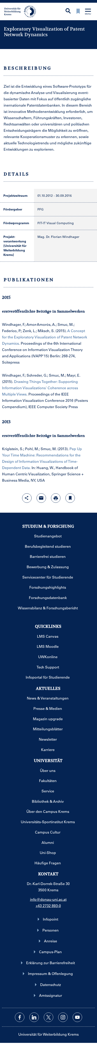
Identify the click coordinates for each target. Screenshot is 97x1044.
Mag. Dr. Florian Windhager (58, 237)
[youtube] (77, 1017)
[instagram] (63, 1017)
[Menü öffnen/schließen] (87, 12)
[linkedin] (34, 1017)
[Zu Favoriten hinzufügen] (70, 498)
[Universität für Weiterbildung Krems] (21, 11)
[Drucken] (55, 498)
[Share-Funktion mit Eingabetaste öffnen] (27, 498)
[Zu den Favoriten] (78, 11)
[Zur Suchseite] (68, 11)
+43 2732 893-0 (48, 905)
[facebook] (19, 1017)
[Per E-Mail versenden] (41, 498)
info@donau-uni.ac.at (48, 899)
